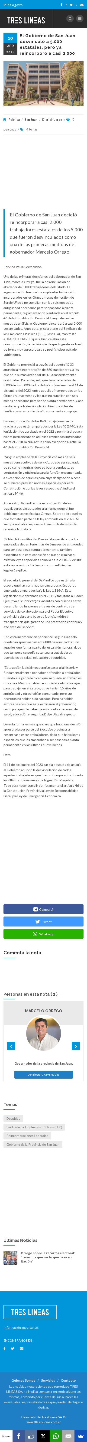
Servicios (48, 1380)
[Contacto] (82, 4)
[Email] (68, 1436)
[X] (43, 1436)
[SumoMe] (80, 1436)
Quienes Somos (23, 1380)
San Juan (31, 119)
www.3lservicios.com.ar (43, 1422)
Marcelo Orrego (43, 1010)
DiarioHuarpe (52, 119)
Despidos (13, 1118)
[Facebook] (64, 4)
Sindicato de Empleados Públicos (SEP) (34, 1127)
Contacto (68, 1380)
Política (14, 119)
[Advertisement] (43, 174)
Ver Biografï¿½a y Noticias (43, 1074)
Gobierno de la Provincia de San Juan (32, 1144)
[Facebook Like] (31, 1436)
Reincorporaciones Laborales (27, 1136)
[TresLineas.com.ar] (26, 18)
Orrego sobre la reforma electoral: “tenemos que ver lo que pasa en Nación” (48, 1257)
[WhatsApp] (56, 1436)
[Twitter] (73, 4)
